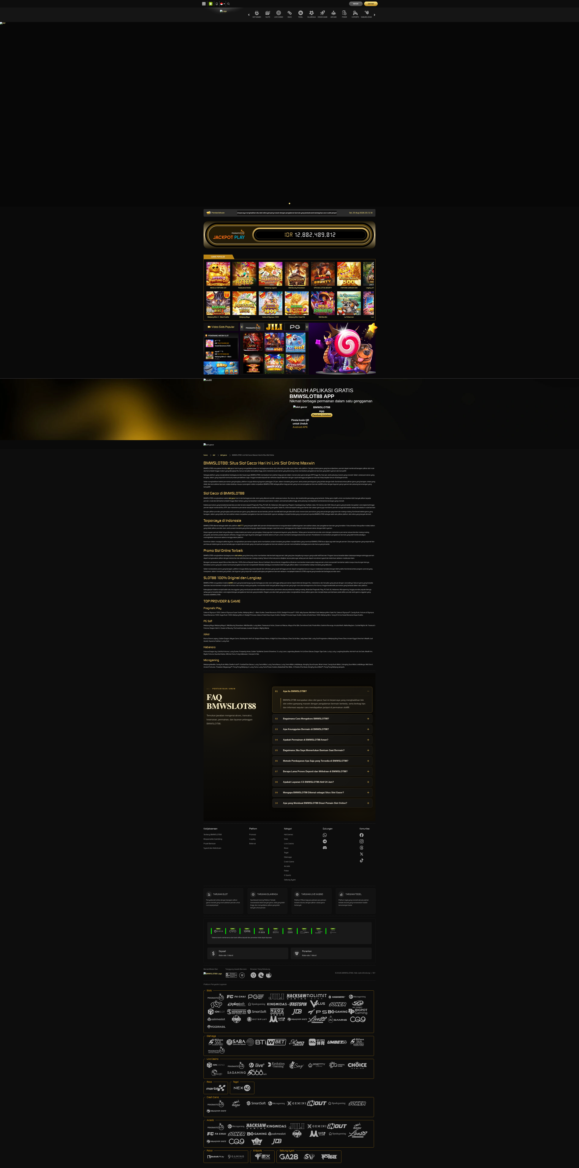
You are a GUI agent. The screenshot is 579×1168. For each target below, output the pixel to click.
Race (290, 17)
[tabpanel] (289, 114)
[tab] (253, 327)
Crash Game (322, 17)
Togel (300, 17)
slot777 (241, 526)
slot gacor (223, 455)
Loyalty (252, 839)
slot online (238, 555)
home (206, 455)
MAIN (220, 274)
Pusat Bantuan (210, 843)
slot (214, 455)
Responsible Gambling (213, 839)
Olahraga (311, 17)
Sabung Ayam (366, 17)
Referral (252, 843)
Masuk (355, 4)
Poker (344, 17)
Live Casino (278, 17)
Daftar (371, 4)
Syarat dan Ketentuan (212, 848)
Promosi (252, 834)
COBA (255, 339)
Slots (268, 17)
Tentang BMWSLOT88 (213, 834)
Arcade (334, 17)
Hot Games (257, 17)
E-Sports (355, 17)
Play (239, 237)
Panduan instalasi (321, 415)
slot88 (230, 583)
